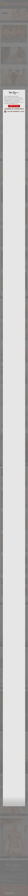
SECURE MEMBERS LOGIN (15, 111)
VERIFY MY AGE (14, 106)
